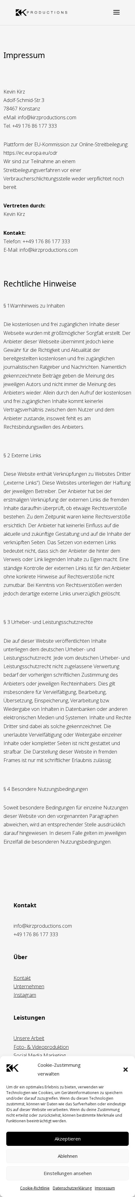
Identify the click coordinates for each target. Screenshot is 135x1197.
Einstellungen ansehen (68, 1173)
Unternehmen (29, 986)
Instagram (25, 994)
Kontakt (22, 977)
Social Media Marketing (40, 1055)
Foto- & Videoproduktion (41, 1047)
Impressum (105, 1188)
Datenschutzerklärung (72, 1188)
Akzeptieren (68, 1138)
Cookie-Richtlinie (35, 1188)
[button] (125, 1069)
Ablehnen (68, 1156)
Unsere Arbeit (29, 1038)
